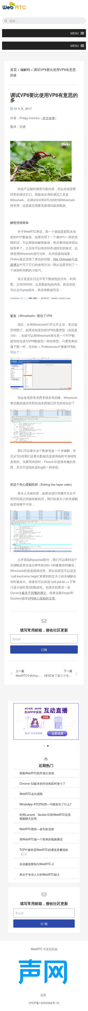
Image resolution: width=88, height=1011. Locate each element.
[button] (74, 33)
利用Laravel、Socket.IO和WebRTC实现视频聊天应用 (45, 817)
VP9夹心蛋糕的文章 (41, 598)
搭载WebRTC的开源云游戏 (36, 773)
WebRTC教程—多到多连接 (36, 829)
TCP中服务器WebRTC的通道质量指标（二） (43, 852)
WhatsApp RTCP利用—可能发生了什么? (45, 804)
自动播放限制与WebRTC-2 (36, 864)
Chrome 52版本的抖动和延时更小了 (42, 783)
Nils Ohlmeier (62, 259)
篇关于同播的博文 (34, 593)
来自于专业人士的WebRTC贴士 (39, 874)
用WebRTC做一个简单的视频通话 (41, 839)
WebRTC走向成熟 (31, 794)
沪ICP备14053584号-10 (44, 1003)
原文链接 (49, 118)
